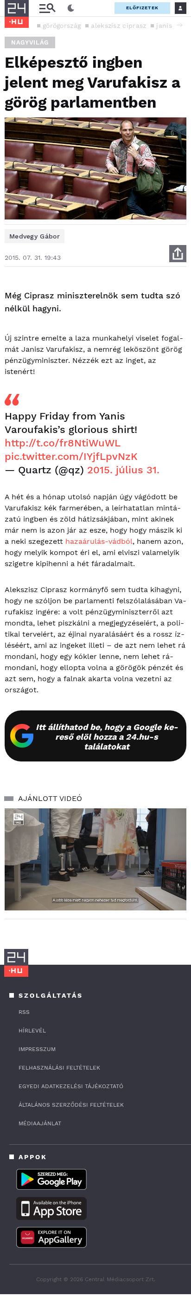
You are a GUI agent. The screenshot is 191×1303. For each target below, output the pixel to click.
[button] (179, 25)
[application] (95, 859)
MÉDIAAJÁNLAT (40, 1123)
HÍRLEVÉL (32, 1030)
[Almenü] (47, 8)
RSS (24, 1012)
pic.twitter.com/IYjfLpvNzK (71, 456)
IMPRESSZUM (37, 1049)
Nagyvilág (30, 42)
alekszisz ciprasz (118, 25)
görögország (62, 25)
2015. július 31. (123, 470)
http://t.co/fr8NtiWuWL (62, 443)
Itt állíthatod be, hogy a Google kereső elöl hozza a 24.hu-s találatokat (107, 736)
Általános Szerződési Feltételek (71, 1105)
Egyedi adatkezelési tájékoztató (71, 1086)
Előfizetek (142, 7)
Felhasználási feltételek (59, 1067)
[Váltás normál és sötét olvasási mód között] (70, 8)
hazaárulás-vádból (99, 541)
